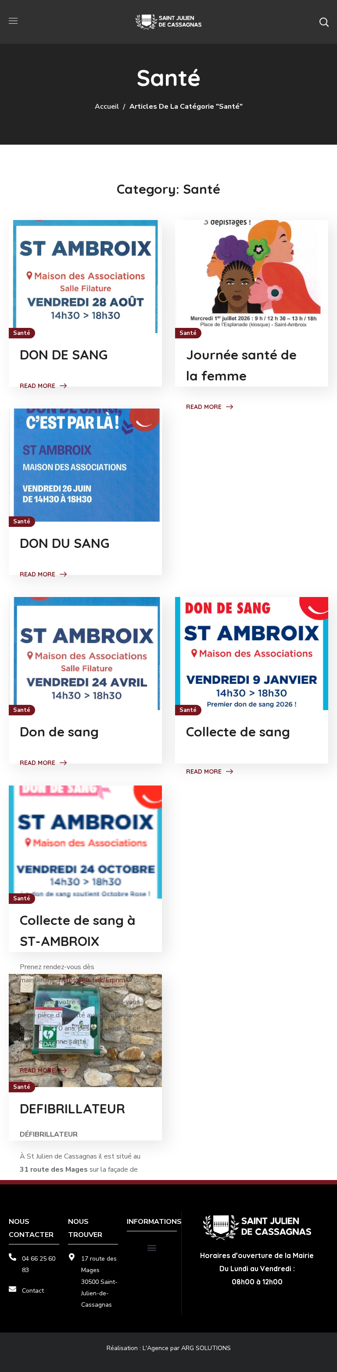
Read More (37, 386)
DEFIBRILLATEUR (72, 1108)
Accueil (107, 106)
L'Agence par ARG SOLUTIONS (187, 1348)
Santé (22, 333)
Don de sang (59, 731)
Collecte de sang (238, 731)
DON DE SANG (64, 354)
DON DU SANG (64, 543)
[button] (323, 22)
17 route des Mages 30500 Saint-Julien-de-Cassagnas (99, 1282)
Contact (33, 1291)
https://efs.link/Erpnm (92, 980)
